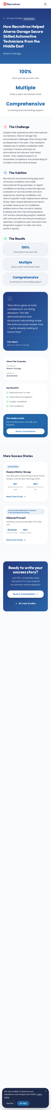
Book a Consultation (25, 431)
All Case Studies (14, 18)
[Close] (45, 1091)
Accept (23, 1103)
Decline (9, 1103)
